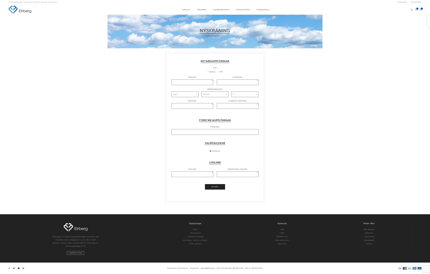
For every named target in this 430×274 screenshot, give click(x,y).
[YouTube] (18, 268)
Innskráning (416, 2)
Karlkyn (212, 72)
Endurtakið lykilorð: (237, 169)
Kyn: (215, 68)
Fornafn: (192, 77)
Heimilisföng (369, 237)
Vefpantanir (369, 233)
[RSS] (23, 268)
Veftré (195, 229)
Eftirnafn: (237, 77)
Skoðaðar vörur (282, 237)
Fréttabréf (216, 151)
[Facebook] (9, 268)
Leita (282, 229)
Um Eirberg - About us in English (195, 240)
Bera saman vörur (282, 240)
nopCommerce (182, 268)
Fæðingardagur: (215, 89)
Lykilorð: (192, 169)
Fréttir (282, 233)
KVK (221, 72)
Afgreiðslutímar (75, 253)
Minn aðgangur (369, 229)
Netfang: (192, 101)
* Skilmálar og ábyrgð (195, 237)
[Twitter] (14, 268)
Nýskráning (402, 2)
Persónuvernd (195, 233)
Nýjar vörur (282, 244)
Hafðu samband (195, 244)
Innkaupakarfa (369, 240)
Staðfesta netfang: (237, 101)
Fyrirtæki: (215, 127)
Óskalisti (369, 244)
